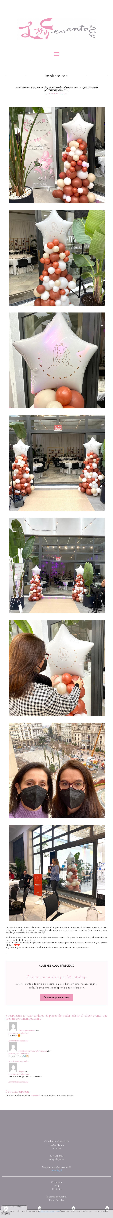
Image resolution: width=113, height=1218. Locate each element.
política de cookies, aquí (49, 1211)
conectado (35, 1095)
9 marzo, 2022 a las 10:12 (18, 1053)
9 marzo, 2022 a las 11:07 (18, 1033)
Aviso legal (56, 1170)
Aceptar (5, 1214)
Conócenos (56, 1182)
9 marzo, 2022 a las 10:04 (18, 1074)
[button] (57, 155)
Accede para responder (18, 1040)
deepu (21, 1071)
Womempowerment (26, 1030)
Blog (56, 1186)
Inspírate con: (56, 76)
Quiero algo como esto (56, 997)
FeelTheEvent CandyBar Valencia (32, 1051)
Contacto (56, 1189)
